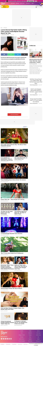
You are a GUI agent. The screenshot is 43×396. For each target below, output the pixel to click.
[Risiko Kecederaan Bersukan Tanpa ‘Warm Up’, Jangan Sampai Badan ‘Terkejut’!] (35, 53)
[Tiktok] (40, 6)
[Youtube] (41, 6)
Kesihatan (5, 27)
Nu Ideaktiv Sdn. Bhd (37, 343)
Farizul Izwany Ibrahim (33, 63)
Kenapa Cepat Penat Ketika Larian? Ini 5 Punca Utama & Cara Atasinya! (36, 100)
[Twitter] (38, 6)
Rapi (1, 27)
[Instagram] (37, 6)
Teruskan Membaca (14, 114)
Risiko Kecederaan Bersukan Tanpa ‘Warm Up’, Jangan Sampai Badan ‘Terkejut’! (35, 61)
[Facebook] (36, 6)
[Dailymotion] (36, 7)
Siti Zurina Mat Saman (5, 34)
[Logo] (3, 3)
